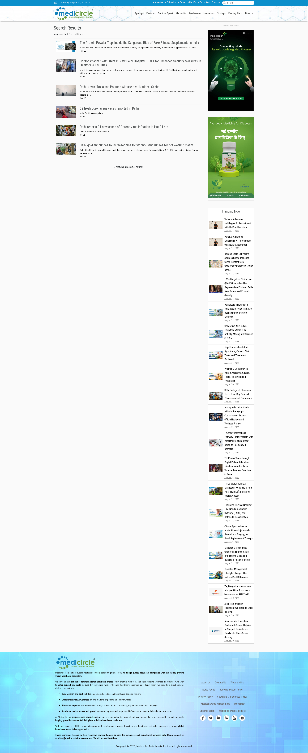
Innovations (209, 13)
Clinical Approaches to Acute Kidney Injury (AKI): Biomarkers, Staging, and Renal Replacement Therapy (238, 534)
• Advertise (158, 2)
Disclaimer (239, 703)
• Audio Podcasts (212, 2)
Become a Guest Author (231, 689)
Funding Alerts (235, 13)
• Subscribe (170, 2)
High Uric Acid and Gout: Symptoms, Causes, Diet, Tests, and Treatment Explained (236, 355)
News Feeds (208, 689)
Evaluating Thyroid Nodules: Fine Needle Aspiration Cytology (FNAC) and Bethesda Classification (238, 512)
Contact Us (220, 682)
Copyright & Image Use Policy (232, 696)
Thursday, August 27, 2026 (72, 2)
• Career (181, 2)
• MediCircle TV (195, 2)
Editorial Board (206, 710)
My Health (181, 13)
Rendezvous (194, 13)
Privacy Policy (205, 696)
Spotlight (139, 13)
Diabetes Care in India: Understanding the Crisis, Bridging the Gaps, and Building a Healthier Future (237, 555)
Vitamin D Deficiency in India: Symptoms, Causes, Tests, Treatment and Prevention (237, 376)
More (248, 13)
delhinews (79, 34)
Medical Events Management (215, 703)
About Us (205, 682)
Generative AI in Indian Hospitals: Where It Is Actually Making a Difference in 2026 (238, 334)
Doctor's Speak (165, 13)
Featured (150, 13)
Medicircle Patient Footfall (232, 710)
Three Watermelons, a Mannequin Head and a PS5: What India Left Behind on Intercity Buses (238, 491)
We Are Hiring (237, 682)
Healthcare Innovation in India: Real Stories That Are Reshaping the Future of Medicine (238, 312)
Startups (221, 13)
